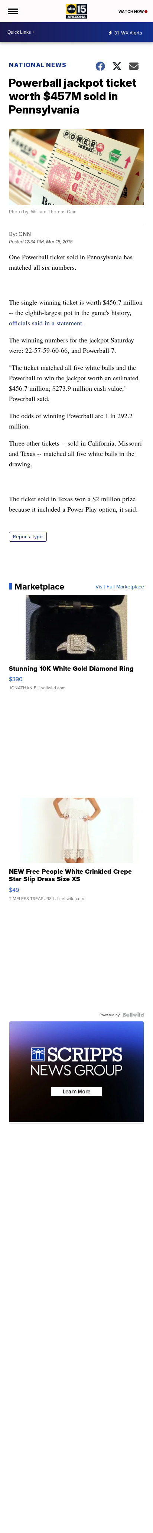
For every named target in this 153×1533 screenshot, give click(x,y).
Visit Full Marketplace (119, 586)
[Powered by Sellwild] (133, 1014)
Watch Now (131, 11)
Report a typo (28, 536)
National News (37, 65)
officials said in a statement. (46, 322)
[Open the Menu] (12, 11)
